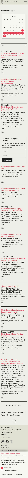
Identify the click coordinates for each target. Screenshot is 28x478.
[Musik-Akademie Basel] (9, 2)
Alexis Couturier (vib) (9, 192)
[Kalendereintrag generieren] (2, 72)
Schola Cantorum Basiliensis (9, 450)
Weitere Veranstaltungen (13, 405)
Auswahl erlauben (7, 474)
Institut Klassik (5, 448)
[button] (14, 421)
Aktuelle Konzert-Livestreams (12, 412)
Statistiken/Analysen (10, 470)
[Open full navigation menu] (25, 2)
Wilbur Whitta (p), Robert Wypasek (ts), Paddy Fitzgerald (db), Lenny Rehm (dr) (12, 240)
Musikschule (4, 445)
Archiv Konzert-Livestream (11, 415)
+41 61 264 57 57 (5, 438)
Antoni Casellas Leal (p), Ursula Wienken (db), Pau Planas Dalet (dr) (12, 61)
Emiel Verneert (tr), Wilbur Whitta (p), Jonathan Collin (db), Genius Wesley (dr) (12, 316)
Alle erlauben (18, 474)
